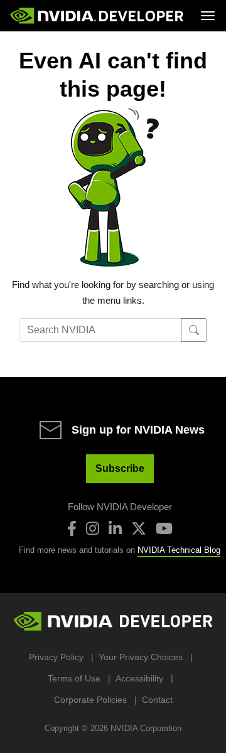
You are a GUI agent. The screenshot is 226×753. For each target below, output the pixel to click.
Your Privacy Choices (141, 657)
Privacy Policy (56, 657)
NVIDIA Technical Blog (178, 550)
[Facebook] (72, 528)
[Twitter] (138, 528)
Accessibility (139, 678)
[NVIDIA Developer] (98, 16)
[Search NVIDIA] (194, 330)
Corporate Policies (90, 700)
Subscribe (119, 468)
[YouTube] (164, 528)
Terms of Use (74, 678)
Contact (157, 700)
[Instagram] (92, 528)
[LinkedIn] (115, 528)
